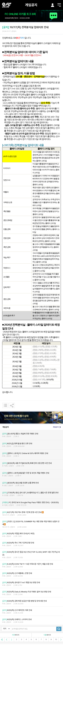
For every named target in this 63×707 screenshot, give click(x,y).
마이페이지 (52, 5)
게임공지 (31, 5)
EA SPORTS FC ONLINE (6, 5)
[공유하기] (12, 405)
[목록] (5, 405)
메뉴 (59, 5)
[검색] (58, 629)
